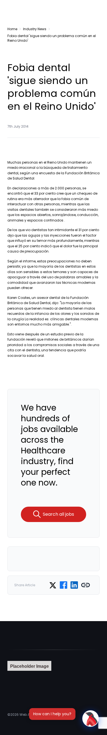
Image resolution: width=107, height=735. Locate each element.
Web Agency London (36, 714)
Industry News (34, 29)
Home (12, 29)
